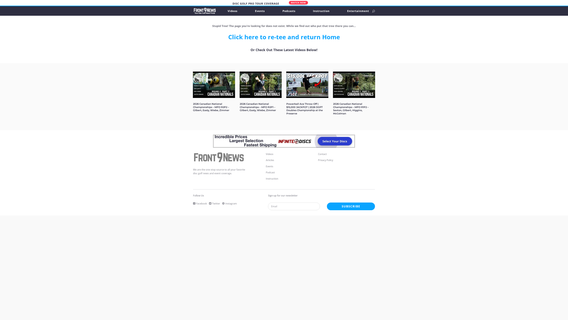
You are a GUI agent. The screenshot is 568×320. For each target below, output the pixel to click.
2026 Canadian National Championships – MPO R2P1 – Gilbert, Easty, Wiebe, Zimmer (258, 107)
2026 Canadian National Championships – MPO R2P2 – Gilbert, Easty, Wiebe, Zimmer (211, 107)
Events (260, 11)
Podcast (270, 172)
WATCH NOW (298, 2)
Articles (270, 160)
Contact (322, 154)
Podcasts (289, 11)
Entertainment (358, 11)
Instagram (231, 203)
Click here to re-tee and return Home (284, 37)
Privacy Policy (325, 160)
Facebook (201, 203)
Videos (232, 11)
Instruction (321, 11)
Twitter (216, 203)
